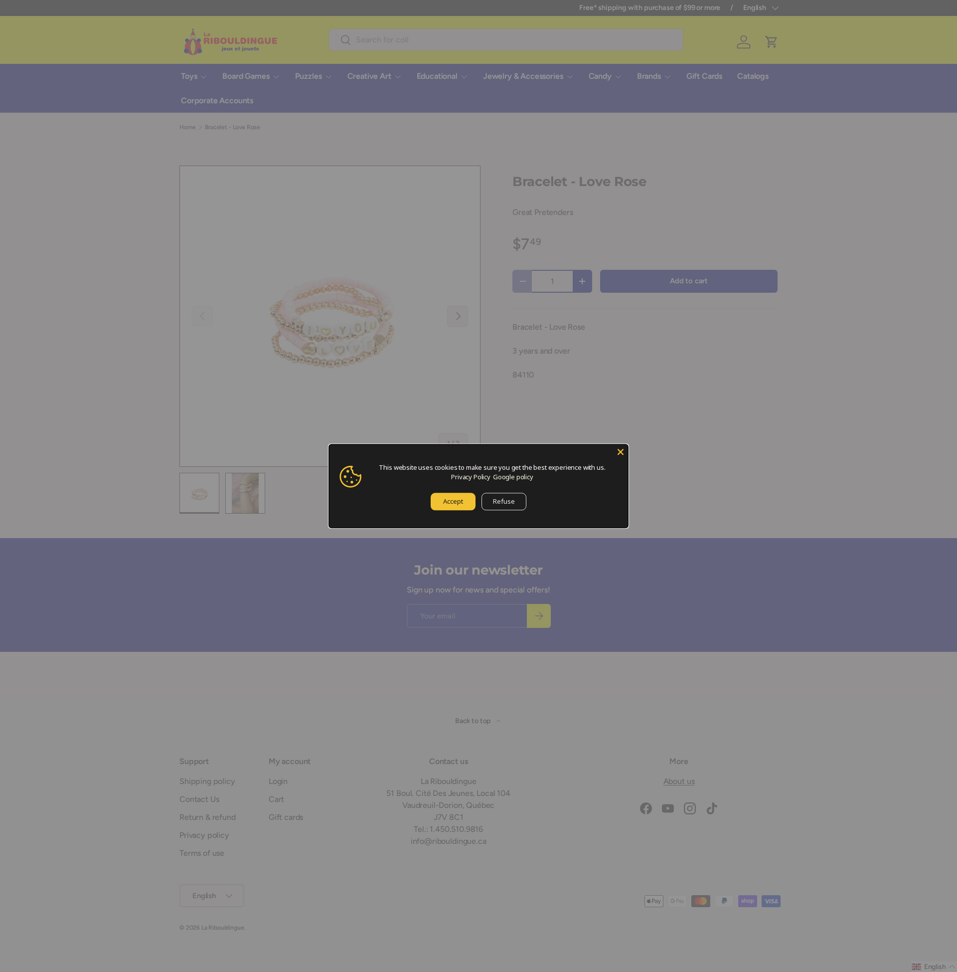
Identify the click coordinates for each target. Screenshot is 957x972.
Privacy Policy (470, 476)
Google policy (513, 476)
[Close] (621, 452)
